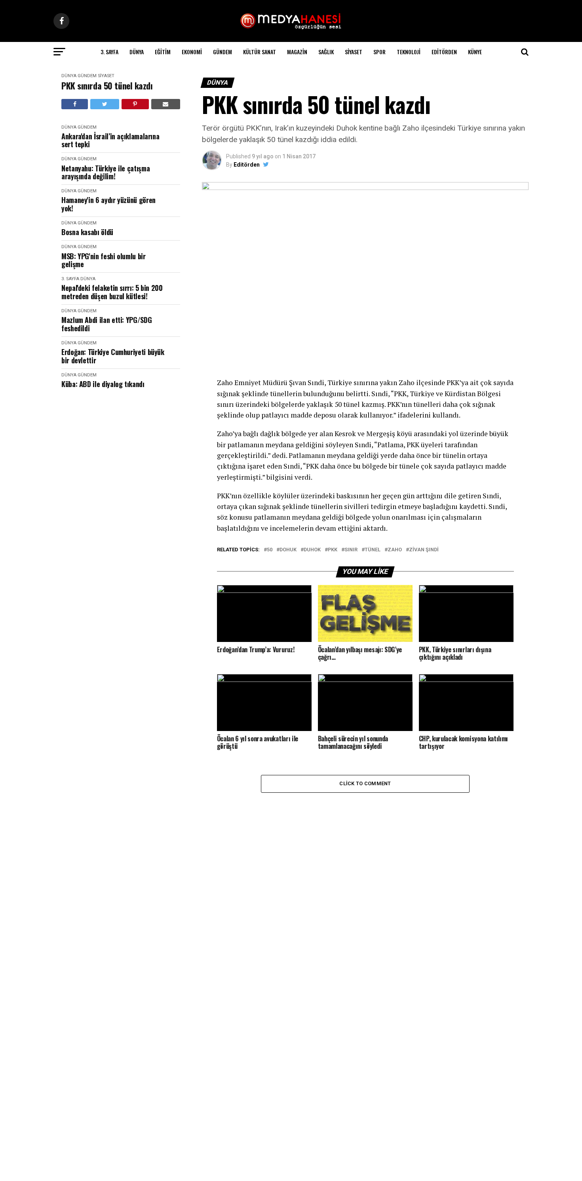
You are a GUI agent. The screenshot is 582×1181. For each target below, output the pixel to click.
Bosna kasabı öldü (87, 232)
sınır (351, 550)
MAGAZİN (297, 51)
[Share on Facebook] (74, 104)
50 (269, 550)
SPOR (379, 51)
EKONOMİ (192, 51)
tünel (372, 550)
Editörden (444, 51)
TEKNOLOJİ (408, 51)
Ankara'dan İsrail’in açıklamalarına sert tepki (110, 140)
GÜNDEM (222, 51)
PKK (332, 550)
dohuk (288, 550)
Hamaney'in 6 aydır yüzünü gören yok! (108, 204)
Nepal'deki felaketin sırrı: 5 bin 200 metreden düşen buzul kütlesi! (112, 292)
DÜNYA (136, 51)
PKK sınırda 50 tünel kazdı (107, 86)
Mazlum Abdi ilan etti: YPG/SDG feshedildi (106, 324)
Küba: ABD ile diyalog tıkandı (103, 384)
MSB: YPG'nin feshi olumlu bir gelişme (103, 260)
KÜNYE (475, 51)
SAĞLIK (326, 51)
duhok (312, 550)
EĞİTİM (163, 51)
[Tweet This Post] (104, 104)
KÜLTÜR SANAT (259, 51)
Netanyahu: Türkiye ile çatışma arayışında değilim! (105, 172)
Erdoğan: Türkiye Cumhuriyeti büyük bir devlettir (112, 356)
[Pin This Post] (135, 104)
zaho (395, 550)
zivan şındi (424, 550)
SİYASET (353, 51)
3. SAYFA (109, 51)
